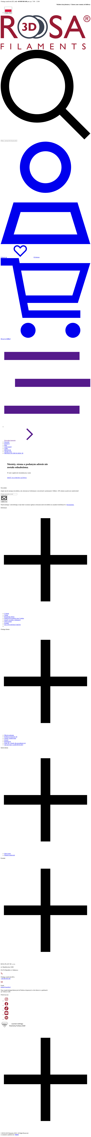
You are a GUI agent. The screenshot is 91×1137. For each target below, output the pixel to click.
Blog (5, 445)
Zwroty (6, 740)
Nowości (6, 442)
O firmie (6, 613)
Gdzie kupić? (8, 447)
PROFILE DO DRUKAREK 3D (13, 453)
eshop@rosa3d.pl (5, 987)
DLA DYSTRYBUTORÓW (12, 624)
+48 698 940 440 (5, 978)
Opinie (6, 615)
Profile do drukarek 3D (10, 737)
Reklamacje (7, 741)
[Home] (45, 49)
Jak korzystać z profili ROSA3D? (13, 745)
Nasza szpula (8, 621)
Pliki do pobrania (9, 735)
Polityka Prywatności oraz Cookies (14, 618)
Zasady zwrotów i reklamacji (12, 620)
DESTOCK (7, 450)
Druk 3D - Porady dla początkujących (15, 743)
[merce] (17, 1134)
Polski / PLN (8, 13)
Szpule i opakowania (10, 738)
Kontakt (6, 623)
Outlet (6, 448)
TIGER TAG (8, 451)
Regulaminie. (70, 504)
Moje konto (7, 853)
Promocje (7, 443)
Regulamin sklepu (9, 616)
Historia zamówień (9, 855)
